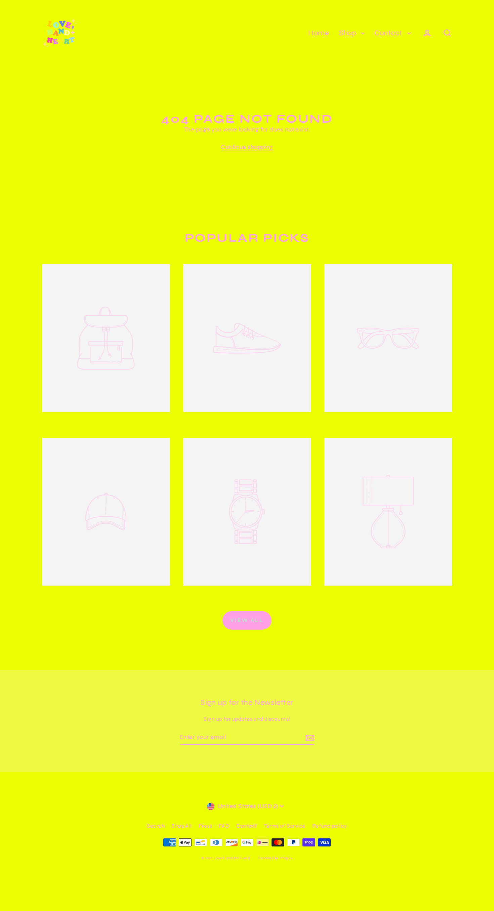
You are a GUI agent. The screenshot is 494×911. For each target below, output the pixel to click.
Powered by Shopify (275, 858)
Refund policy (329, 826)
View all (247, 620)
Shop (348, 33)
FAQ (224, 826)
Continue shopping (247, 147)
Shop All (181, 826)
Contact (389, 33)
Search (156, 826)
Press (205, 826)
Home (318, 33)
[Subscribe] (308, 737)
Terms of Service (284, 826)
